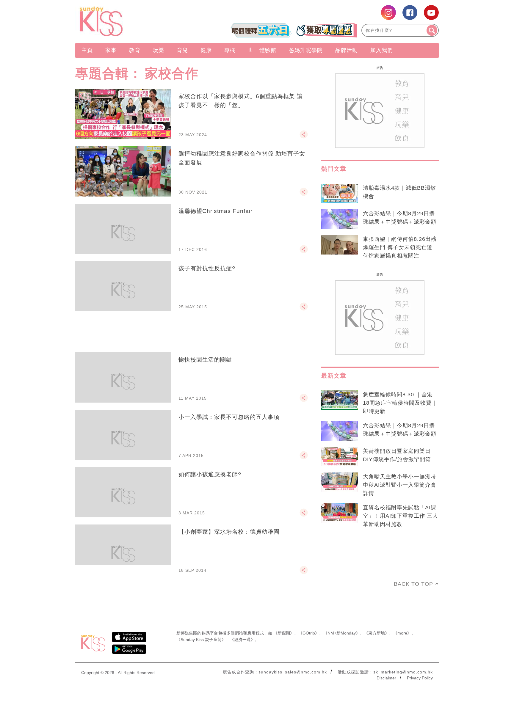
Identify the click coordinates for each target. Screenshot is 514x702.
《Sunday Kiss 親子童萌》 (201, 639)
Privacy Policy (420, 678)
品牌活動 (346, 50)
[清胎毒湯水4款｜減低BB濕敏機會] (339, 193)
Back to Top (413, 584)
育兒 (182, 50)
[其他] (303, 137)
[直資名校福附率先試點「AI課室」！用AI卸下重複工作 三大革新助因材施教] (339, 513)
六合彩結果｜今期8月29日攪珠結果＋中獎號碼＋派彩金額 (399, 218)
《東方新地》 (376, 633)
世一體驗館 (262, 50)
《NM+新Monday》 (341, 633)
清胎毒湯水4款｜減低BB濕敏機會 (399, 192)
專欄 (230, 50)
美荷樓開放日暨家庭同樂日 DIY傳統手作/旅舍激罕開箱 (397, 455)
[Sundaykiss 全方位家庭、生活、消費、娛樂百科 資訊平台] (129, 21)
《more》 (402, 633)
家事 (111, 50)
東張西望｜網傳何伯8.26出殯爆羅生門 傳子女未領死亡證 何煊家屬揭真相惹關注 (400, 247)
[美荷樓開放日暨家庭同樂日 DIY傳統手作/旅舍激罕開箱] (339, 457)
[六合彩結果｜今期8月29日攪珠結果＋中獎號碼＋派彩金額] (339, 219)
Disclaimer (386, 678)
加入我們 (381, 50)
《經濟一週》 (242, 639)
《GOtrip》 (308, 633)
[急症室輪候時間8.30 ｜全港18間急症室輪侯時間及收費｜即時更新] (339, 400)
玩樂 (158, 50)
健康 (206, 50)
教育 (134, 50)
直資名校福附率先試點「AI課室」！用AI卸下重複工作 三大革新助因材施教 (400, 516)
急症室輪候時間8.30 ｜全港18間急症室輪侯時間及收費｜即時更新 (400, 403)
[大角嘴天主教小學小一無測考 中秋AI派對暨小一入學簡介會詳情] (339, 482)
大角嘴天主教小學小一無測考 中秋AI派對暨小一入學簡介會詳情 (399, 485)
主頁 (87, 50)
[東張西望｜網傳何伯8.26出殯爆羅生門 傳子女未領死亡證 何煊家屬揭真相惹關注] (339, 245)
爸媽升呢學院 (306, 50)
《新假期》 (283, 633)
